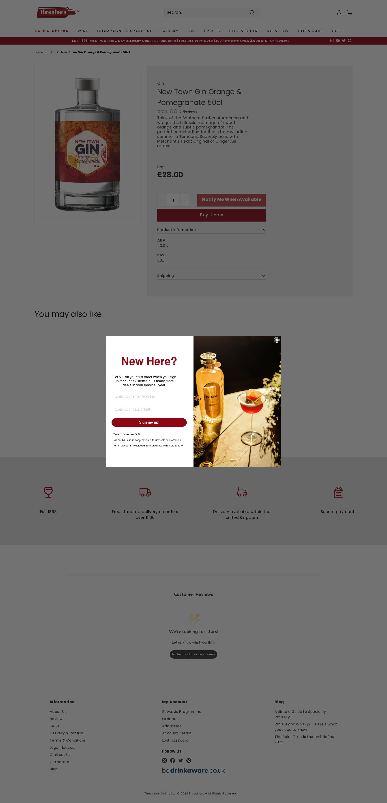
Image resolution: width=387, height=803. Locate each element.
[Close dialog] (277, 340)
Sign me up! (149, 422)
